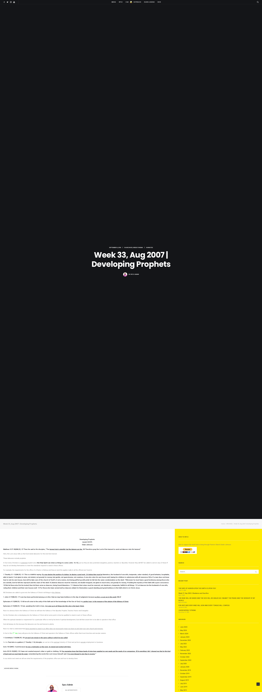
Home (223, 524)
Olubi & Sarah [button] (149, 2)
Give (159, 2)
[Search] (218, 572)
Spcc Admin (135, 274)
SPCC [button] (121, 2)
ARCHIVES (129, 247)
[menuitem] (4, 2)
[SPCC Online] (131, 2)
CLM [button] (127, 2)
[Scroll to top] (258, 684)
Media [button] (114, 2)
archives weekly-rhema (11, 668)
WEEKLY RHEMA (138, 247)
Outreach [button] (137, 2)
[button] (4, 2)
